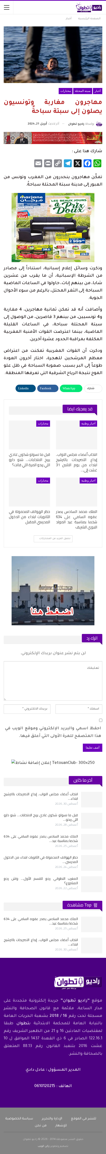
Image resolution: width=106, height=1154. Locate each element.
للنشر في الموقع (83, 1119)
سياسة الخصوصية (19, 1119)
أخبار (98, 91)
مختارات (65, 91)
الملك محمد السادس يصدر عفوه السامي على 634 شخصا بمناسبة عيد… (41, 838)
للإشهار (61, 1126)
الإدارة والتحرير (52, 1119)
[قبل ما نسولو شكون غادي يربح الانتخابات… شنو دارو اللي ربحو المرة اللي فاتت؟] (29, 434)
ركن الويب (44, 1146)
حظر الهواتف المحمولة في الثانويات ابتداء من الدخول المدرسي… (41, 859)
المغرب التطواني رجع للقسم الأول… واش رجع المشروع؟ (41, 880)
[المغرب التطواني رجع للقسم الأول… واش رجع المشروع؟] (91, 884)
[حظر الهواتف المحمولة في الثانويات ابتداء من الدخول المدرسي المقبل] (29, 492)
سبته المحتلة (82, 91)
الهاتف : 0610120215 (53, 1086)
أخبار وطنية (88, 423)
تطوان (23, 1023)
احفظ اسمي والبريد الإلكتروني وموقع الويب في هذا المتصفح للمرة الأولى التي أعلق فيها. (53, 732)
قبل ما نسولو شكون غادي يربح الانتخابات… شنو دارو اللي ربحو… (41, 817)
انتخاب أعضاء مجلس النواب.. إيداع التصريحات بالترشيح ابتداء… (41, 796)
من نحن (41, 1126)
